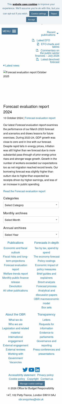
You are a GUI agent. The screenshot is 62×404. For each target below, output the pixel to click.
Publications (15, 242)
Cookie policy (17, 378)
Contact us (47, 378)
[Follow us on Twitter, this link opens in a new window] (25, 371)
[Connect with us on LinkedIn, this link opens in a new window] (37, 371)
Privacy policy (45, 375)
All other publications (15, 290)
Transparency (46, 314)
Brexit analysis (46, 282)
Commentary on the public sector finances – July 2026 (47, 53)
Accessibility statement (21, 375)
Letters (46, 320)
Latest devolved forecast (49, 60)
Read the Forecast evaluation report (24, 191)
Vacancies (15, 362)
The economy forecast (47, 256)
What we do (15, 320)
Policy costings (46, 261)
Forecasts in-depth (46, 242)
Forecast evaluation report (40, 118)
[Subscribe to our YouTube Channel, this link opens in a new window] (31, 371)
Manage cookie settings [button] (31, 383)
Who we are (15, 324)
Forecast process (46, 286)
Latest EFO (42, 40)
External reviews (15, 349)
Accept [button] (31, 19)
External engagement (15, 345)
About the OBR (15, 314)
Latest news (12, 65)
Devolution (15, 286)
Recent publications (48, 33)
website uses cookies (25, 4)
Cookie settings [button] (38, 13)
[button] (7, 31)
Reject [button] (54, 13)
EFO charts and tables (49, 45)
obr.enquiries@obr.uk (31, 399)
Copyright (33, 378)
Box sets (46, 307)
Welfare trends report (15, 273)
